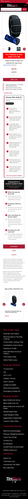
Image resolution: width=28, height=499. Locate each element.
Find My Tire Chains (11, 334)
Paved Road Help (10, 412)
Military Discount (10, 450)
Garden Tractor (9, 378)
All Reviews (7, 444)
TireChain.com (9, 461)
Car (4, 372)
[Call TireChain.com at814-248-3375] (1, 1)
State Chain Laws (10, 360)
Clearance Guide (10, 348)
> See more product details (14, 175)
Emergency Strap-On (11, 391)
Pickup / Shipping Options (13, 434)
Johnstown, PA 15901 (11, 465)
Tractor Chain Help (10, 421)
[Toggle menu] (2, 5)
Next (24, 49)
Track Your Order (10, 437)
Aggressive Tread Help (12, 418)
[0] (25, 5)
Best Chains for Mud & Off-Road (14, 407)
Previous (4, 49)
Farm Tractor (8, 382)
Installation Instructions (13, 345)
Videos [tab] (14, 250)
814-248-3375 (6, 1)
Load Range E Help (11, 415)
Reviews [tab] (14, 254)
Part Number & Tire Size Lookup (12, 338)
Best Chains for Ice (10, 403)
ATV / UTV (7, 375)
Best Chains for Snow (11, 400)
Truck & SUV (8, 369)
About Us (7, 458)
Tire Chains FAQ (9, 357)
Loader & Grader (9, 385)
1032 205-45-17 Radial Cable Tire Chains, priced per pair (13, 312)
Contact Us (7, 440)
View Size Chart (8, 92)
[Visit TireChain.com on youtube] (15, 482)
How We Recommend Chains (12, 353)
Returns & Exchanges (12, 431)
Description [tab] (14, 246)
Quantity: (14, 72)
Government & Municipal (13, 447)
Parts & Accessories (11, 388)
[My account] (22, 5)
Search (24, 9)
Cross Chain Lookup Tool (13, 342)
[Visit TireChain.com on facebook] (12, 482)
